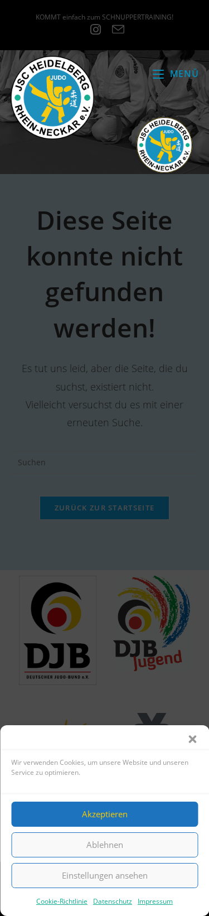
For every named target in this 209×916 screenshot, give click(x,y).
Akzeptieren (105, 813)
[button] (192, 739)
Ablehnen (104, 844)
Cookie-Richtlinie (62, 901)
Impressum (155, 901)
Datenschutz (112, 901)
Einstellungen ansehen (105, 875)
